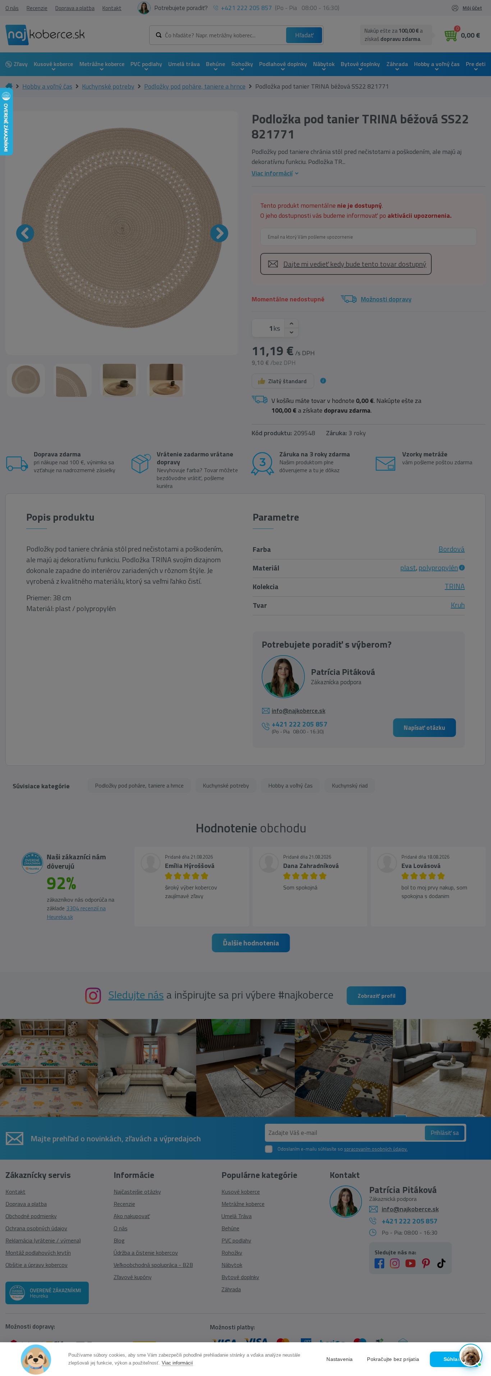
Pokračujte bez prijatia (393, 1359)
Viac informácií (177, 1363)
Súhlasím (455, 1359)
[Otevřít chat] (470, 1355)
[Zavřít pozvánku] (474, 1277)
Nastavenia (339, 1359)
